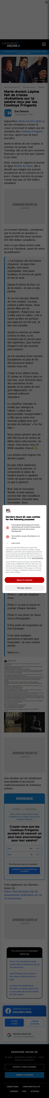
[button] (24, 543)
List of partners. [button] (37, 558)
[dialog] (24, 549)
